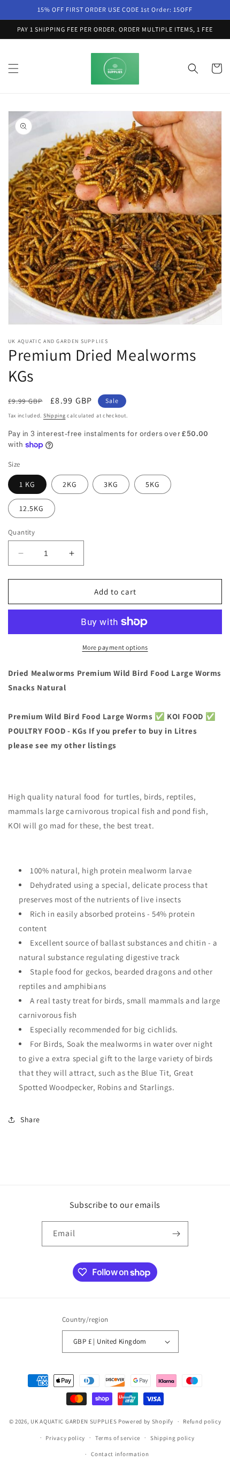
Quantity (21, 532)
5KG (152, 484)
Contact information (120, 1454)
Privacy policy (65, 1438)
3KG (111, 484)
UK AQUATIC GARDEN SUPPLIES (73, 1421)
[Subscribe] (176, 1233)
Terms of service (117, 1438)
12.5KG (31, 508)
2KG (70, 484)
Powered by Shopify (145, 1421)
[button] (13, 68)
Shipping (54, 415)
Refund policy (202, 1421)
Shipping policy (172, 1438)
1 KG (27, 484)
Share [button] (30, 1119)
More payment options (115, 647)
